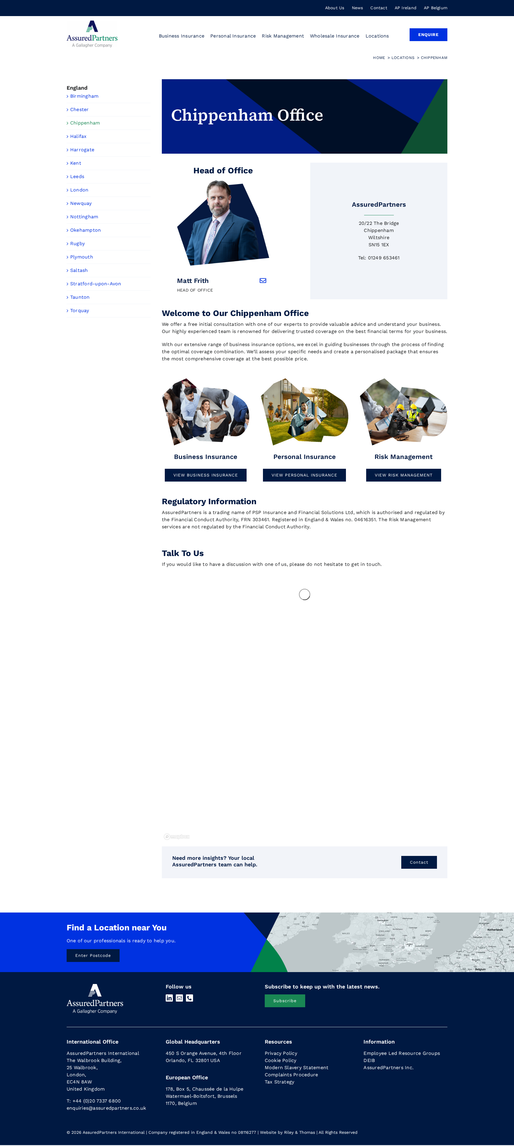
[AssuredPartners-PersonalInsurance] (304, 379)
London (79, 190)
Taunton (80, 297)
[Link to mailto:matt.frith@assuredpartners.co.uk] (262, 280)
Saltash (79, 270)
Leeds (77, 176)
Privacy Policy (281, 1053)
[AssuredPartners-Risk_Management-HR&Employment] (205, 379)
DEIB (369, 1060)
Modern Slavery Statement (297, 1067)
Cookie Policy (281, 1060)
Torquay (79, 310)
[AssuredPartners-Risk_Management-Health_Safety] (403, 379)
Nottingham (84, 216)
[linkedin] (169, 998)
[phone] (189, 998)
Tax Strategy (279, 1082)
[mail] (179, 998)
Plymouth (81, 257)
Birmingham (84, 96)
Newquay (81, 203)
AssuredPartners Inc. (388, 1067)
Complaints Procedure (291, 1075)
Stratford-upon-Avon (95, 283)
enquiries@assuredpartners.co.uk (106, 1108)
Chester (79, 109)
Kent (75, 163)
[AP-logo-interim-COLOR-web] (92, 23)
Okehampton (85, 230)
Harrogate (82, 149)
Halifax (78, 136)
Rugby (77, 243)
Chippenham (85, 123)
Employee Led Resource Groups (401, 1053)
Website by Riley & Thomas (287, 1132)
